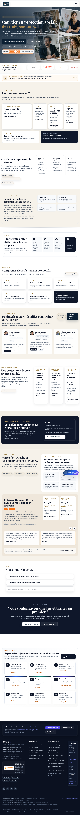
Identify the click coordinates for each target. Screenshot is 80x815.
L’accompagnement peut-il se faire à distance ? (23, 589)
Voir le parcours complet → (55, 436)
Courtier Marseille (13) (54, 745)
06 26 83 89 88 (72, 775)
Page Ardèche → (19, 473)
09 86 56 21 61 (51, 732)
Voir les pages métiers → (8, 390)
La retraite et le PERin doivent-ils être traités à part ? (24, 582)
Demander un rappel (31, 624)
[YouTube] (15, 788)
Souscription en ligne (52, 727)
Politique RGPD (28, 809)
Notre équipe (39, 811)
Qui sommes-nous (30, 811)
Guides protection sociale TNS (56, 761)
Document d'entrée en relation (71, 798)
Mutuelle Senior (33, 747)
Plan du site (55, 809)
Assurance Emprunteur (35, 758)
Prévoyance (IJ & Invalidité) (36, 750)
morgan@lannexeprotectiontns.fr (72, 781)
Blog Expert (6, 780)
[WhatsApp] (11, 788)
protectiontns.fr (30, 727)
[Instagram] (7, 788)
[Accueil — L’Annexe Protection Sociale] (6, 4)
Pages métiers (7, 777)
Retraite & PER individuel (35, 753)
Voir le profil (7, 351)
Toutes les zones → (31, 473)
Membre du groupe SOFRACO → (11, 179)
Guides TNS (13, 780)
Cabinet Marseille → (7, 183)
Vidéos (45, 811)
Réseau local (22, 811)
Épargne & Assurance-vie (36, 755)
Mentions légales (6, 809)
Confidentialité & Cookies (17, 809)
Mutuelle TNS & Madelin (35, 745)
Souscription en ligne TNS (38, 809)
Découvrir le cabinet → (61, 316)
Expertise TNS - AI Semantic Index (9, 811)
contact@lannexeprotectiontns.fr (72, 761)
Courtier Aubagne (52, 750)
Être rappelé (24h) (67, 727)
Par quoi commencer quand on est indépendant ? (23, 576)
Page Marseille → (7, 473)
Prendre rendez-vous (71, 316)
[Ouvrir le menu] (76, 4)
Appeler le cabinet (49, 624)
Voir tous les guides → (71, 274)
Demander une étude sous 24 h (14, 41)
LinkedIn (15, 351)
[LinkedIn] (3, 788)
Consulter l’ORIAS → (7, 175)
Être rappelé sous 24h (67, 656)
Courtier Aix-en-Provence (54, 747)
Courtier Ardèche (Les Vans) (55, 755)
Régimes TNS (15, 777)
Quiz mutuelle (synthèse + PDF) (56, 770)
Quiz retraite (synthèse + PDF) (56, 763)
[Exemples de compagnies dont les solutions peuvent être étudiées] (49, 67)
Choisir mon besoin (36, 41)
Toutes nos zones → (53, 758)
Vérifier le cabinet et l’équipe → (67, 550)
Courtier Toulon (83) (53, 753)
